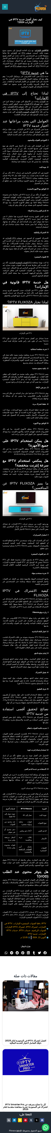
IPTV (37, 66)
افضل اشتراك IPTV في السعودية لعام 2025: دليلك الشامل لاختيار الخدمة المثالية (25, 1042)
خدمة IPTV (30, 73)
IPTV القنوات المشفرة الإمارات (27, 112)
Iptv (11, 914)
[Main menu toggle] (5, 7)
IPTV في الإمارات (42, 50)
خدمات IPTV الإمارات (16, 106)
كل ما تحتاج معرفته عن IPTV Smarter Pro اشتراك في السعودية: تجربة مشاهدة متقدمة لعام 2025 (25, 1107)
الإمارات (14, 53)
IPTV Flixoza (39, 355)
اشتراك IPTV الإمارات (31, 104)
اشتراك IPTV (32, 927)
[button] (45, 953)
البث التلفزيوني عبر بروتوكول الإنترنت (21, 76)
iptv (18, 1131)
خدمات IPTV (26, 53)
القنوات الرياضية (30, 376)
